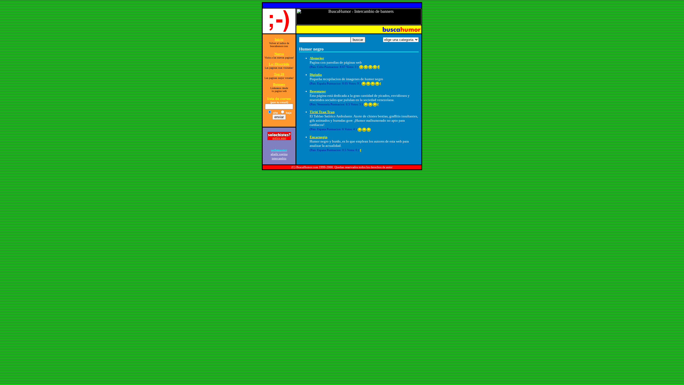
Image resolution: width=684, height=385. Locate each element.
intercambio (279, 158)
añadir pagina (279, 154)
